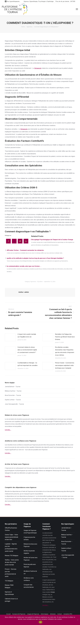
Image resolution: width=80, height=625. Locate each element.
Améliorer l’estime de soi (30, 572)
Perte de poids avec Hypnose (30, 566)
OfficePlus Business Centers (11, 529)
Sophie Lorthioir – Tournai (13, 399)
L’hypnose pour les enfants (29, 538)
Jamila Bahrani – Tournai (12, 386)
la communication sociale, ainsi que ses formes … (24, 266)
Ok (40, 622)
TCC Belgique (9, 581)
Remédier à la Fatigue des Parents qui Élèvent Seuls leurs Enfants (65, 336)
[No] (78, 620)
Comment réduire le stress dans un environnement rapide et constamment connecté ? (27, 349)
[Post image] (10, 337)
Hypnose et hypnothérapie (9, 593)
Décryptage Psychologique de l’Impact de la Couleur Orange (52, 239)
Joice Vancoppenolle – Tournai (14, 404)
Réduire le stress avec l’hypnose (30, 545)
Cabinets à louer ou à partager (11, 600)
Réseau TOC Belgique (11, 555)
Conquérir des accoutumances (29, 586)
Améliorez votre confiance (29, 579)
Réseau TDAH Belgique (9, 586)
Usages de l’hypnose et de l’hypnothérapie (30, 532)
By (40, 281)
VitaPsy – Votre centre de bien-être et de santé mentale (12, 562)
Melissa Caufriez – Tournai (13, 391)
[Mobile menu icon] (77, 9)
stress (39, 419)
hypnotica (33, 281)
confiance (20, 445)
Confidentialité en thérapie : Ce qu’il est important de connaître (27, 364)
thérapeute (37, 68)
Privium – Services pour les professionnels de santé (10, 572)
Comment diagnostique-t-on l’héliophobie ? (27, 231)
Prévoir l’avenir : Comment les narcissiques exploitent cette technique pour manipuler (64, 365)
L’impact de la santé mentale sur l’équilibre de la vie (27, 335)
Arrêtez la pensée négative (29, 552)
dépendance (40, 470)
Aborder (7, 491)
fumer (52, 468)
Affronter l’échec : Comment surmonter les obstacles (25, 250)
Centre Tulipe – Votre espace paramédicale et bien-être (11, 537)
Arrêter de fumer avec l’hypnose (30, 559)
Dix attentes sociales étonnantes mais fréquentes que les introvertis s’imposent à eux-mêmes (64, 351)
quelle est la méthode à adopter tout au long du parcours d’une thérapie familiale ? (35, 258)
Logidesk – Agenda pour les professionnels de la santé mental (11, 547)
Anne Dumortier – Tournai (13, 395)
